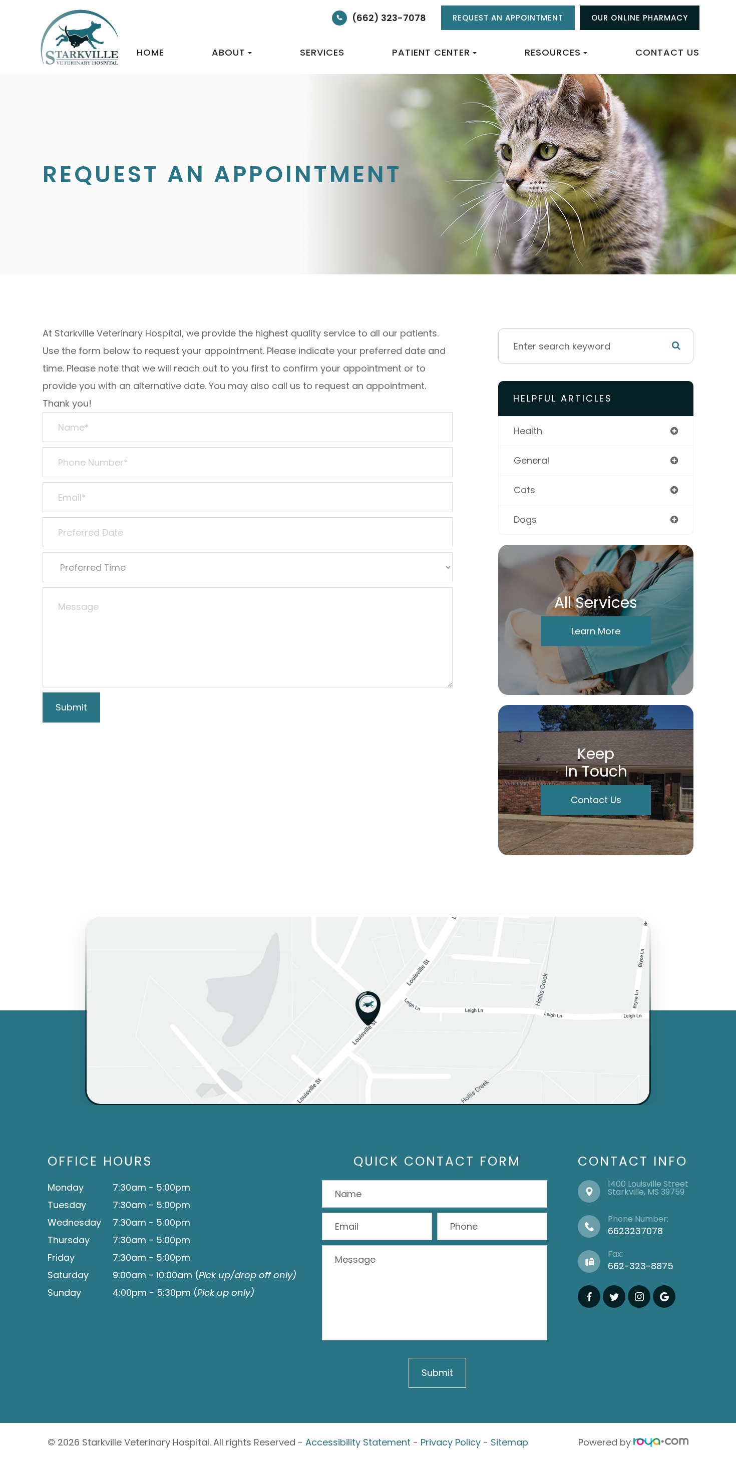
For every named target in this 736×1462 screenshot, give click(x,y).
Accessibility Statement (358, 1442)
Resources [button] (553, 52)
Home (150, 52)
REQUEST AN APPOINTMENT (508, 18)
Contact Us (667, 52)
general (531, 460)
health (528, 431)
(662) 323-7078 (389, 18)
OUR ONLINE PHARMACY (639, 18)
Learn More (595, 631)
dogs (525, 519)
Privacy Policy (451, 1442)
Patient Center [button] (431, 52)
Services (322, 52)
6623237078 (635, 1231)
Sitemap (509, 1442)
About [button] (228, 52)
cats (524, 490)
